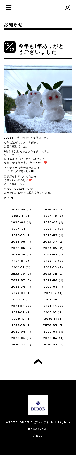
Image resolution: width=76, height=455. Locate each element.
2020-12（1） (22, 319)
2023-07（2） (54, 241)
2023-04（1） (22, 254)
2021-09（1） (54, 299)
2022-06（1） (54, 280)
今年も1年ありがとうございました (41, 49)
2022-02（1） (54, 286)
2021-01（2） (54, 312)
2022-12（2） (54, 261)
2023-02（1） (54, 254)
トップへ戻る (38, 361)
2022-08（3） (54, 274)
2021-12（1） (54, 293)
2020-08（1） (22, 331)
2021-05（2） (54, 306)
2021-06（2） (22, 306)
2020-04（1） (54, 338)
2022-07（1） (22, 280)
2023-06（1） (22, 248)
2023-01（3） (22, 261)
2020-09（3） (54, 325)
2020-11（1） (54, 319)
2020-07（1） (54, 331)
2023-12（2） (54, 229)
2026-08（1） (22, 209)
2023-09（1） (54, 235)
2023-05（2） (54, 248)
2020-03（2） (22, 344)
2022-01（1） (22, 293)
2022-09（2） (22, 274)
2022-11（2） (22, 267)
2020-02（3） (54, 344)
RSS (39, 436)
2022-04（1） (22, 286)
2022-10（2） (54, 267)
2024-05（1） (54, 222)
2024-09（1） (22, 222)
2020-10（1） (22, 325)
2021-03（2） (22, 312)
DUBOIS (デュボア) (33, 422)
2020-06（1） (22, 338)
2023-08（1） (22, 241)
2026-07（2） (54, 209)
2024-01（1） (21, 229)
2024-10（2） (54, 216)
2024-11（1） (22, 216)
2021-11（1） (22, 299)
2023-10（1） (22, 235)
